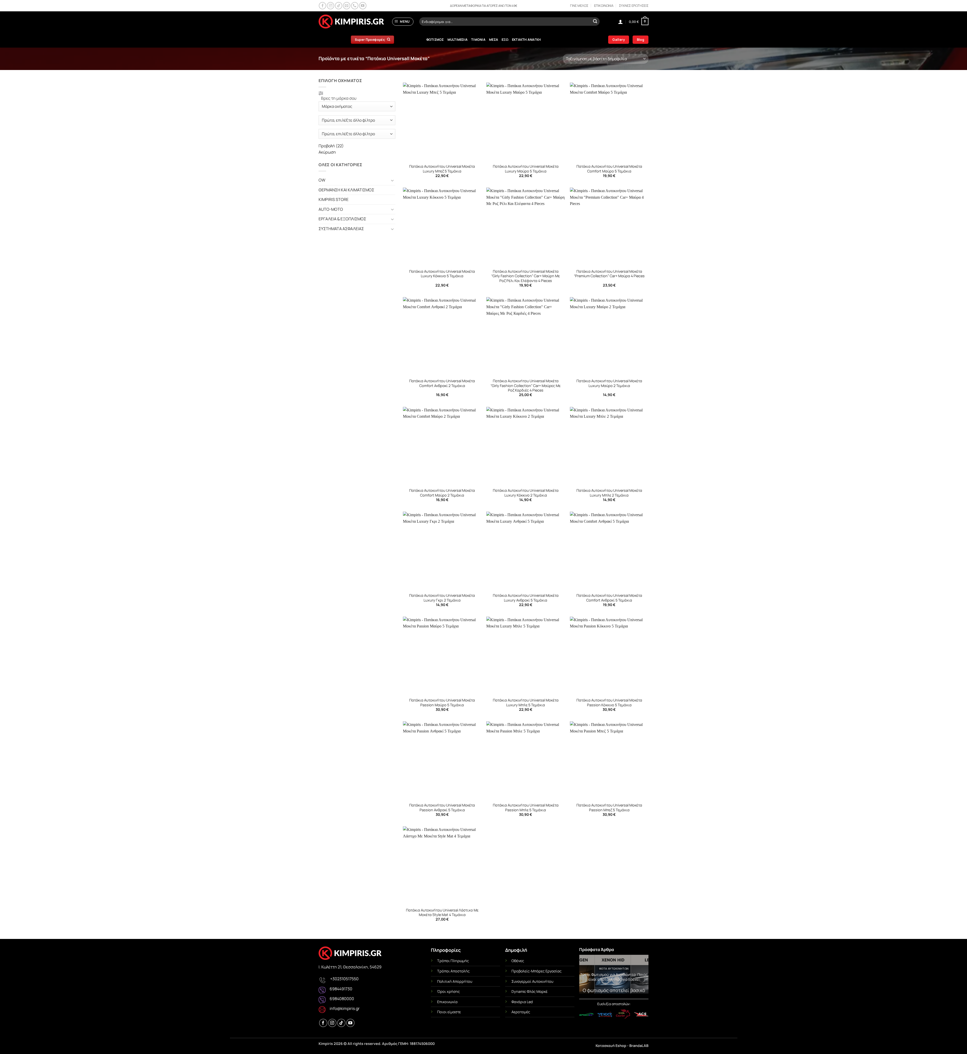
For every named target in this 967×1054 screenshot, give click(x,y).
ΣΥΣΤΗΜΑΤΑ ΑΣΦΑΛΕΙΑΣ (341, 228)
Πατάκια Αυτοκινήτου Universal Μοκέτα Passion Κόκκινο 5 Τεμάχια (609, 702)
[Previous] (586, 975)
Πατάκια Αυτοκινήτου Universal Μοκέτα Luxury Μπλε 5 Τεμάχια (526, 702)
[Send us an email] (346, 5)
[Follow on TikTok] (338, 5)
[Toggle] (392, 180)
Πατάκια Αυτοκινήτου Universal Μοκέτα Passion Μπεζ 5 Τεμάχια (609, 807)
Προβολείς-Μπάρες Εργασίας (536, 971)
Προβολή (331, 146)
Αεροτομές (520, 1011)
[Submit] (595, 21)
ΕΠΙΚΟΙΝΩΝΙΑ (603, 5)
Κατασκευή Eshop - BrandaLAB (622, 1045)
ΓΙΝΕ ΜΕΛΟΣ (579, 5)
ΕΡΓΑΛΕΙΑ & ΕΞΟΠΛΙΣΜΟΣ (342, 219)
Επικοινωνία (447, 1001)
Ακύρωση (327, 152)
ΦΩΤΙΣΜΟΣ (435, 39)
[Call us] (354, 5)
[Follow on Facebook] (322, 5)
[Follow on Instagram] (330, 5)
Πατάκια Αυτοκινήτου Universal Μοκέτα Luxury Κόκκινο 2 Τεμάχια (526, 493)
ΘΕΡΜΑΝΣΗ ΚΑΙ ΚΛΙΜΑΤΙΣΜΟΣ (346, 190)
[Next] (641, 975)
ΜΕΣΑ (493, 39)
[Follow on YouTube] (362, 5)
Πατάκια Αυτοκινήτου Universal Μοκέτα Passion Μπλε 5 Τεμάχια (526, 807)
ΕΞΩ (505, 39)
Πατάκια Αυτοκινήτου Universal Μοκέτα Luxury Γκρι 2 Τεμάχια (442, 598)
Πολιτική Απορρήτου (454, 981)
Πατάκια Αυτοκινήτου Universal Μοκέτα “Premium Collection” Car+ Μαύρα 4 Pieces (609, 273)
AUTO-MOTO (331, 209)
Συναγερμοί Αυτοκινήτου (532, 981)
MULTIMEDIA (457, 39)
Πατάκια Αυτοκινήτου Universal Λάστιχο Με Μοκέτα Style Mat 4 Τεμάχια (442, 912)
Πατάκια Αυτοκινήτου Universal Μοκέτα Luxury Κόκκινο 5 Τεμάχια (442, 273)
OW (322, 180)
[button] (403, 22)
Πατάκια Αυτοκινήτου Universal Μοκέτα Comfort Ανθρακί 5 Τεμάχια (609, 598)
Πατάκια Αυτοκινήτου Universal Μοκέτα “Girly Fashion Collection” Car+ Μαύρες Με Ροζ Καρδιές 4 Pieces (526, 386)
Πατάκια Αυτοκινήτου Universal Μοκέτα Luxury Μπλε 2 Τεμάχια (609, 493)
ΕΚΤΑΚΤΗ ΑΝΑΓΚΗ (526, 39)
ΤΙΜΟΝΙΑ (478, 39)
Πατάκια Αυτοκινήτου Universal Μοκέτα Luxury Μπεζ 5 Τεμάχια (442, 168)
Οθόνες (517, 960)
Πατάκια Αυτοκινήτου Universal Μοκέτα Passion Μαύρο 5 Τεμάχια (442, 702)
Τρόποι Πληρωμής (453, 960)
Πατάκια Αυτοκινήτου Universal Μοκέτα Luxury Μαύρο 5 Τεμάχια (526, 168)
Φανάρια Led (522, 1001)
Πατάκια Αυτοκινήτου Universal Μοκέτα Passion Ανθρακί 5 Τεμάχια (442, 807)
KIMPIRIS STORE (334, 199)
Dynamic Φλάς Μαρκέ (529, 991)
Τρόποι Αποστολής (453, 971)
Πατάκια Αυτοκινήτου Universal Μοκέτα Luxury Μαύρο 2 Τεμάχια (609, 383)
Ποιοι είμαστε (449, 1011)
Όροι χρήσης (448, 991)
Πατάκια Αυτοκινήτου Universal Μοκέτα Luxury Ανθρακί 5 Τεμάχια (526, 598)
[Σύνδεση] (620, 21)
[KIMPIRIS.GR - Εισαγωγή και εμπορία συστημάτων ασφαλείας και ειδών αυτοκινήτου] (351, 22)
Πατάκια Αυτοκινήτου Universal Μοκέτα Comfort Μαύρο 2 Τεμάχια (442, 493)
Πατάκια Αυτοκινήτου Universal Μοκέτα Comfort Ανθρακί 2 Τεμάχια (442, 383)
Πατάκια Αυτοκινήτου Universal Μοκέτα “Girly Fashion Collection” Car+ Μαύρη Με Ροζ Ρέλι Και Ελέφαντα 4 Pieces (525, 276)
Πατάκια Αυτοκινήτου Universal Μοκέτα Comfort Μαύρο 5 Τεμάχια (609, 168)
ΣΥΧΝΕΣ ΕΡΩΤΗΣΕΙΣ (633, 5)
